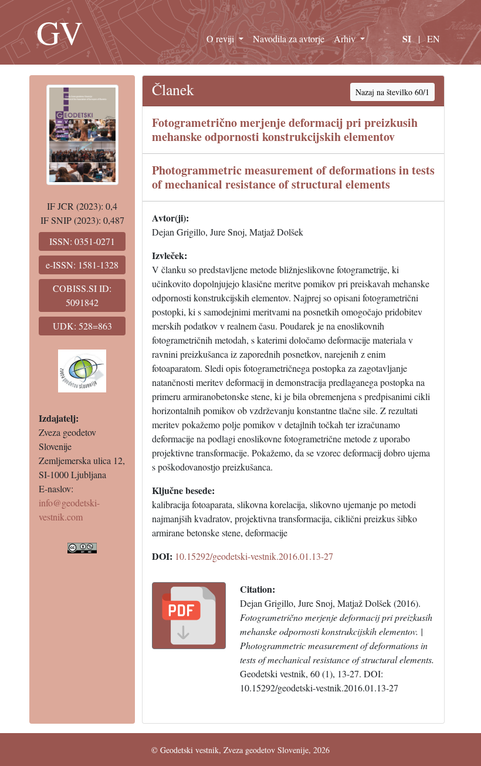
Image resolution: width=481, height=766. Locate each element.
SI (406, 38)
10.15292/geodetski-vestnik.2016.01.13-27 (254, 556)
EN (433, 38)
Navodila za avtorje (288, 38)
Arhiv (346, 38)
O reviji (221, 38)
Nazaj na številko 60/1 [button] (392, 92)
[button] (189, 615)
